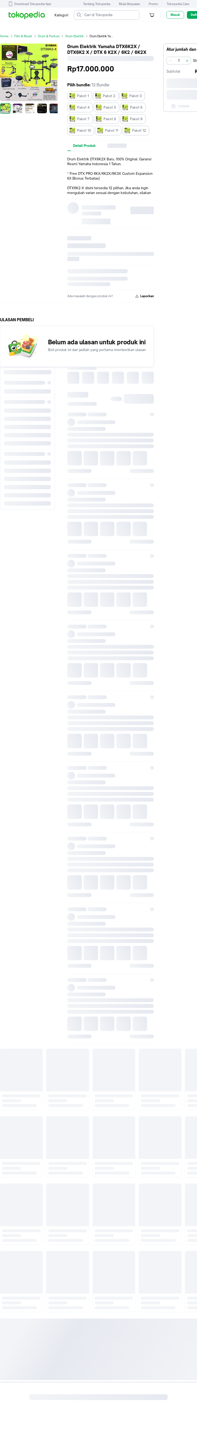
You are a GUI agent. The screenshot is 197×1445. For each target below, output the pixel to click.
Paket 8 (110, 119)
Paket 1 (83, 96)
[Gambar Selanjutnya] (55, 108)
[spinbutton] (178, 60)
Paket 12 (139, 130)
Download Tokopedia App (32, 4)
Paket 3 (135, 96)
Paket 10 (84, 130)
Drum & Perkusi (49, 36)
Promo (153, 4)
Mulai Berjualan (129, 4)
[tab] (84, 145)
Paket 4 (83, 107)
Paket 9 (136, 119)
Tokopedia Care (178, 4)
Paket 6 (136, 107)
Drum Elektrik (74, 36)
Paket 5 (110, 107)
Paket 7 (83, 119)
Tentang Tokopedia (96, 4)
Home (4, 36)
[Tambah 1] (187, 60)
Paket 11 (111, 130)
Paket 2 (109, 96)
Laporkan (147, 296)
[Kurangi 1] (170, 60)
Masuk (175, 15)
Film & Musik (23, 36)
